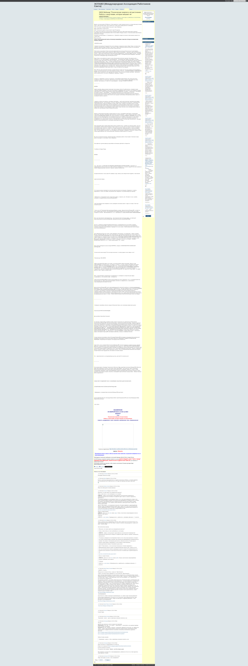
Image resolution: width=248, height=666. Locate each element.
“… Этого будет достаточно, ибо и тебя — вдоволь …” (149, 207)
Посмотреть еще (148, 71)
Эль (149, 44)
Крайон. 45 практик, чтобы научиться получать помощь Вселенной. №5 (149, 80)
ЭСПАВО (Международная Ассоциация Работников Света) (122, 5)
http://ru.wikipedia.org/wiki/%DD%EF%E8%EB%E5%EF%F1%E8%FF (111, 633)
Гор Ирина (106, 473)
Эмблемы (133, 664)
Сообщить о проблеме (140, 664)
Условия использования (149, 664)
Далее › (108, 660)
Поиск (246, 0)
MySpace (97, 466)
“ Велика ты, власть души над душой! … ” (149, 46)
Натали (105, 520)
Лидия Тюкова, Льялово (108, 568)
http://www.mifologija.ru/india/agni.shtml (105, 605)
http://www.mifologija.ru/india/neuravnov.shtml (106, 601)
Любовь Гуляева (107, 486)
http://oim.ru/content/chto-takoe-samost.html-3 (106, 509)
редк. (116, 512)
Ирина (105, 478)
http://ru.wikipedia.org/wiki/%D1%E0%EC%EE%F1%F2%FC (119, 646)
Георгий (146, 76)
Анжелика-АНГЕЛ (107, 656)
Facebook (102, 466)
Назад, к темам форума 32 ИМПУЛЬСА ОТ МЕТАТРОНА (111, 18)
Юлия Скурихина (113, 17)
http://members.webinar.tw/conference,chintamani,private (123, 449)
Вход (232, 0)
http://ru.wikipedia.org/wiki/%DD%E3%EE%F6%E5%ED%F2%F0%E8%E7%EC (113, 632)
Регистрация (227, 0)
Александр (106, 621)
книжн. (107, 517)
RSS (94, 662)
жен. (110, 512)
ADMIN (102, 664)
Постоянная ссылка (98, 473)
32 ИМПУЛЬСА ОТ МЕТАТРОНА (134, 17)
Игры (148, 168)
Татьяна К (105, 490)
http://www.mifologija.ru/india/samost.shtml (106, 592)
